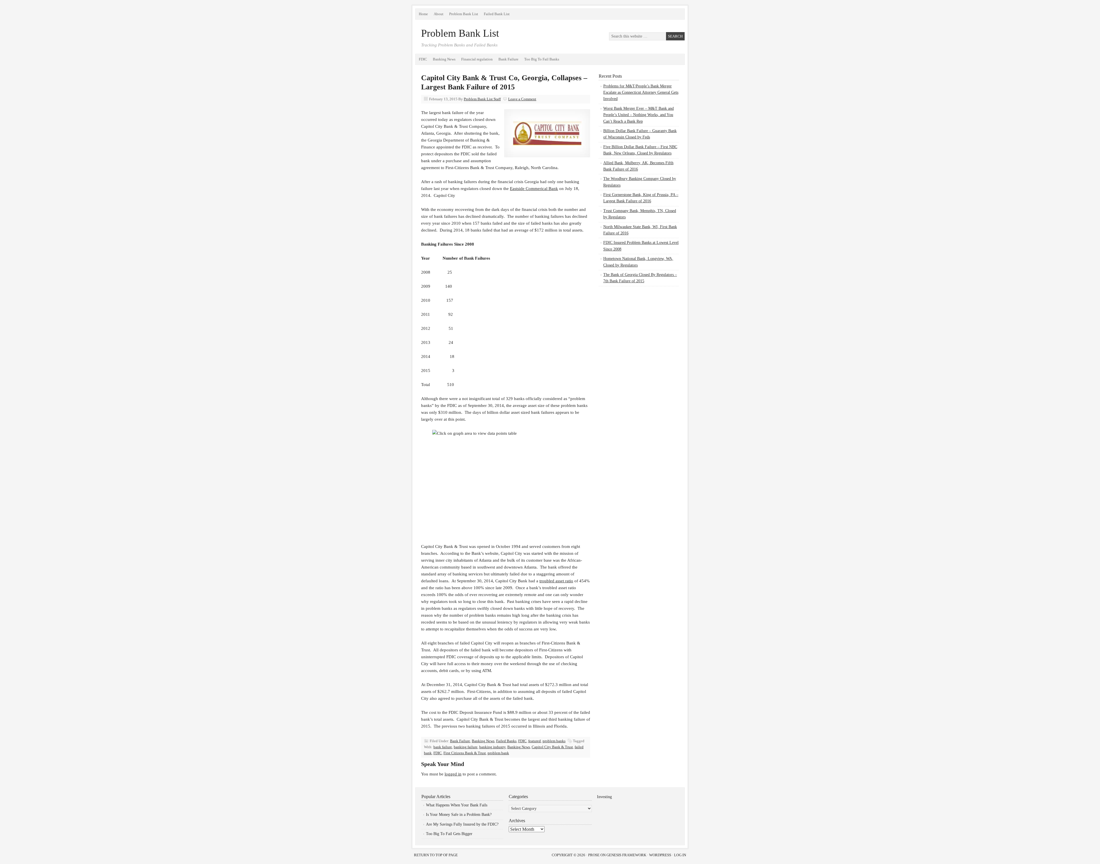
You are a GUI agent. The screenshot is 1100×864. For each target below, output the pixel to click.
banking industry (492, 747)
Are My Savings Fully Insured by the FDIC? (462, 824)
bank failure (442, 747)
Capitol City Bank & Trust (552, 747)
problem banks (554, 741)
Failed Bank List (497, 14)
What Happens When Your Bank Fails (456, 805)
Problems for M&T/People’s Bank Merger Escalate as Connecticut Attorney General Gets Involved (640, 92)
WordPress (660, 855)
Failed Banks (506, 741)
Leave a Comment (522, 99)
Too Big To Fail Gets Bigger (449, 834)
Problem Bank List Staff (482, 99)
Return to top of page (436, 855)
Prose (594, 855)
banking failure (466, 747)
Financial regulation (477, 59)
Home (423, 14)
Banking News (444, 59)
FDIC (423, 59)
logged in (453, 774)
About (438, 14)
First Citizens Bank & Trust (464, 753)
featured (534, 741)
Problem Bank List (463, 14)
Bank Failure (508, 59)
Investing (604, 797)
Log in (680, 855)
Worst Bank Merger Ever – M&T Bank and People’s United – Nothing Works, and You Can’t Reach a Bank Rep (638, 115)
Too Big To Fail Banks (541, 59)
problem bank (498, 753)
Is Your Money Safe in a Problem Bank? (459, 814)
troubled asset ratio (556, 581)
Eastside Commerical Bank (534, 188)
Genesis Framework (626, 855)
